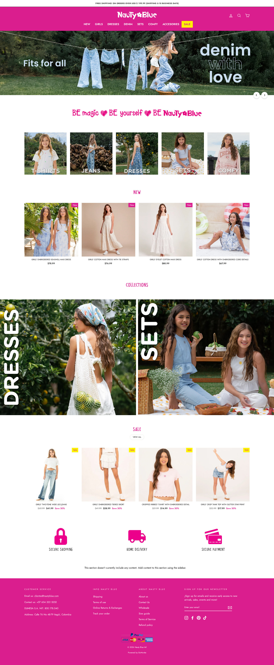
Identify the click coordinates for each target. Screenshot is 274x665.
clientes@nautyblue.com (46, 596)
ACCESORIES (171, 24)
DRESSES (113, 24)
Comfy (153, 24)
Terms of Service (147, 619)
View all (137, 437)
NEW (87, 24)
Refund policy (146, 625)
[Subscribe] (230, 607)
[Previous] (256, 95)
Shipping (97, 596)
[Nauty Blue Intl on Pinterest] (199, 618)
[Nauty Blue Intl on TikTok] (205, 618)
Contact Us (144, 602)
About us (143, 596)
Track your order (101, 613)
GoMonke (142, 652)
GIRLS (99, 24)
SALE (187, 24)
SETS (140, 24)
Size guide (144, 613)
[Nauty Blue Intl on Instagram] (186, 618)
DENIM (128, 24)
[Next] (264, 95)
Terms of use (99, 602)
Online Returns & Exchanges (107, 608)
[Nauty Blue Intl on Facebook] (192, 618)
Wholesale (144, 608)
